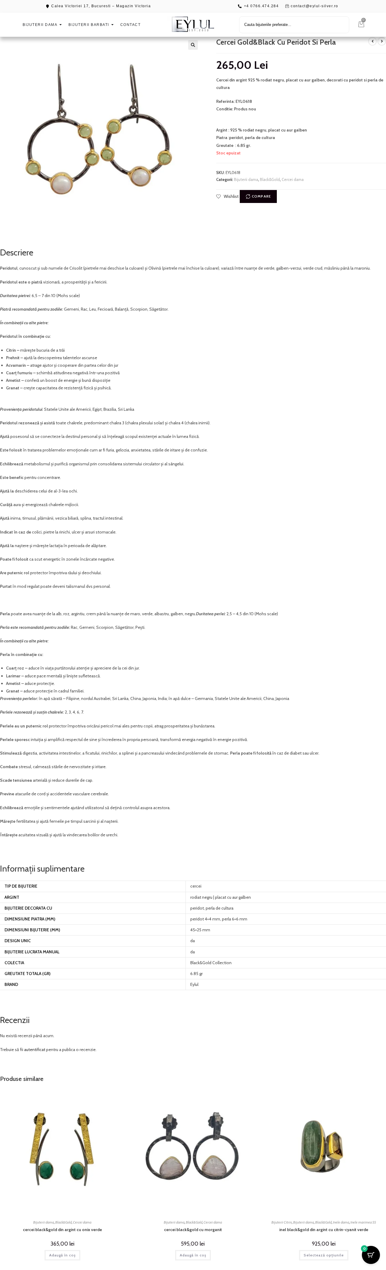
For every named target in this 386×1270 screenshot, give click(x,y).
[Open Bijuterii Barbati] (112, 24)
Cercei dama (293, 179)
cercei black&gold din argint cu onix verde (62, 1229)
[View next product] (382, 41)
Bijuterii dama (246, 179)
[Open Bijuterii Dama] (60, 24)
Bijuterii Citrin (281, 1222)
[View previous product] (372, 41)
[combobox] (294, 24)
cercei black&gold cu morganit (193, 1229)
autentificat (34, 1049)
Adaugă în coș (62, 1255)
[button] (193, 45)
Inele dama (341, 1222)
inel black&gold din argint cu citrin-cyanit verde (323, 1229)
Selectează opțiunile (324, 1255)
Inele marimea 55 (363, 1222)
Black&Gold (270, 179)
